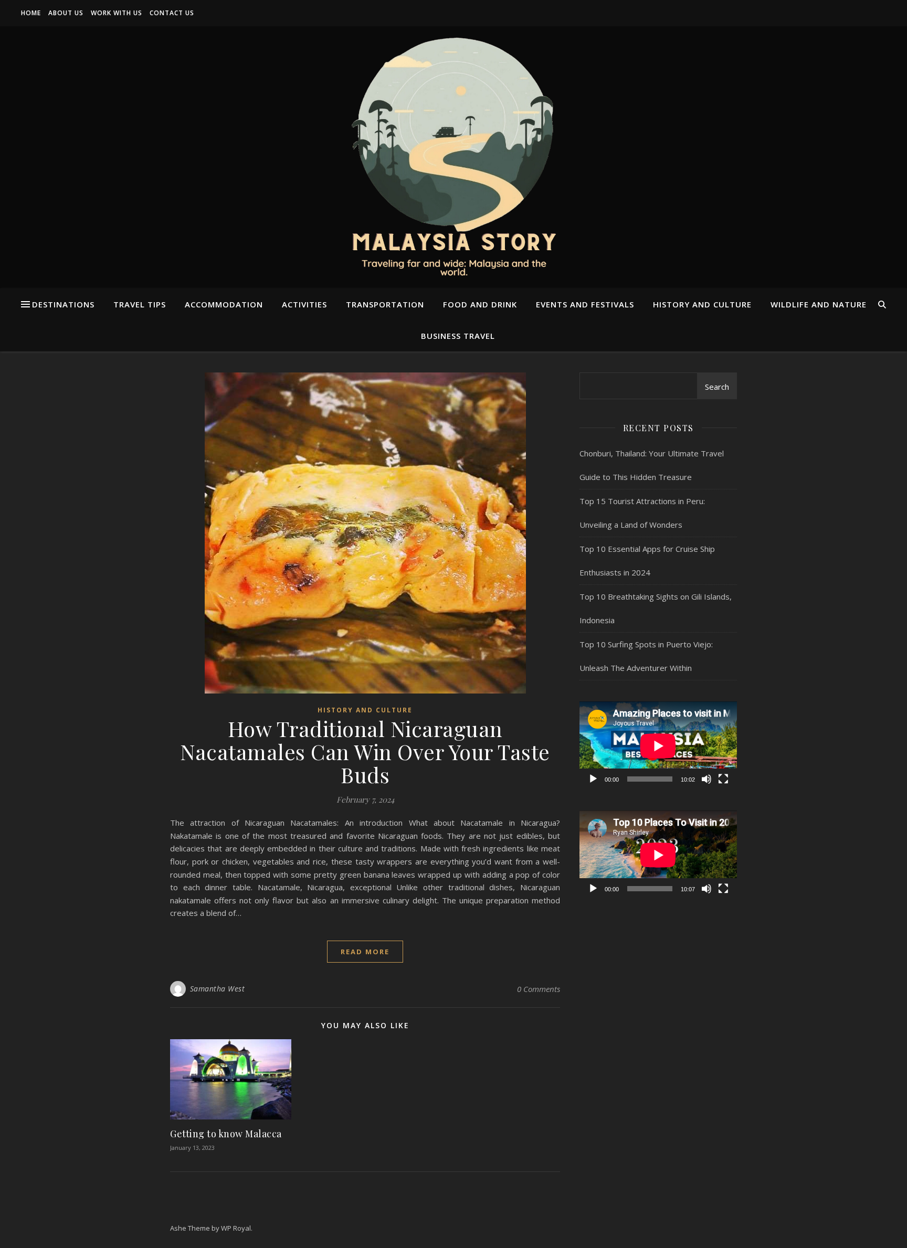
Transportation (385, 304)
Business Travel (458, 335)
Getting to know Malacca (226, 1133)
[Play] (593, 779)
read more (365, 951)
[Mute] (706, 779)
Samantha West (217, 989)
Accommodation (224, 304)
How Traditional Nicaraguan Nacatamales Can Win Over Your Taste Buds (365, 751)
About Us (65, 12)
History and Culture (702, 304)
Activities (304, 304)
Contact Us (172, 12)
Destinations (63, 304)
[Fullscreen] (723, 779)
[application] (658, 745)
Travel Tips (139, 304)
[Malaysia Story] (453, 158)
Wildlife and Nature (819, 304)
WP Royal (236, 1228)
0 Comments (538, 989)
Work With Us (116, 12)
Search (717, 386)
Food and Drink (480, 304)
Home (31, 12)
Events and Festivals (585, 304)
